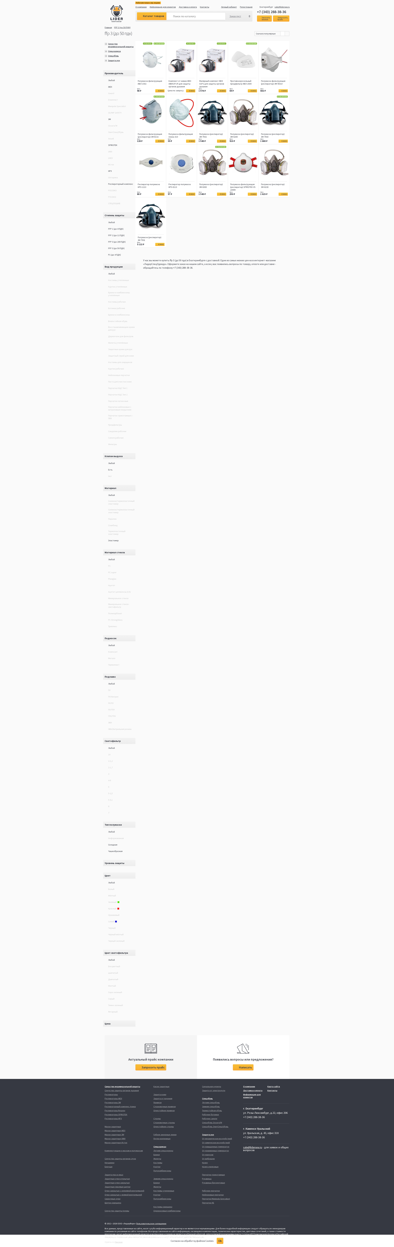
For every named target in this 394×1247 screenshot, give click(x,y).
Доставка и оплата (188, 7)
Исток (111, 164)
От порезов (207, 1154)
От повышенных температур (215, 1146)
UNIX (110, 151)
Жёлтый (112, 895)
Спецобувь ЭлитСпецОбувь (215, 1126)
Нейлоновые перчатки (119, 375)
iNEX (110, 86)
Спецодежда (114, 51)
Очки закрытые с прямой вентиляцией (123, 1194)
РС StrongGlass (115, 619)
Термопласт (113, 664)
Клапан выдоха (114, 456)
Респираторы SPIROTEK (116, 1114)
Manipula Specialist (117, 106)
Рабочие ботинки (210, 1114)
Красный (112, 908)
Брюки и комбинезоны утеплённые (119, 294)
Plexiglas (112, 578)
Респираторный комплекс (120, 184)
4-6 (109, 780)
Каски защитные (161, 1086)
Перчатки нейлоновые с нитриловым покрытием (119, 408)
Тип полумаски (113, 824)
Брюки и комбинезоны (119, 314)
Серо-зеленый (115, 992)
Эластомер (113, 540)
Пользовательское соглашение (151, 1223)
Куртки (156, 1166)
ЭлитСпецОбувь (116, 132)
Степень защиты (114, 215)
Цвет (108, 875)
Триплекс (112, 626)
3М (109, 119)
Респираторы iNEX (113, 1098)
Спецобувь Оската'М (212, 1122)
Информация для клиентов (163, 7)
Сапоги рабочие (116, 437)
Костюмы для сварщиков (120, 362)
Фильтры (112, 444)
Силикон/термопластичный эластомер (121, 502)
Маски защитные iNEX (115, 1130)
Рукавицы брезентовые (213, 1182)
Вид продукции (114, 266)
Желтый (112, 985)
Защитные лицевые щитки (117, 1186)
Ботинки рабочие (116, 308)
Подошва (110, 676)
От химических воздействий (216, 1142)
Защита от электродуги (213, 1090)
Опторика (113, 177)
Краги (205, 1162)
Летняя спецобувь (211, 1102)
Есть (110, 469)
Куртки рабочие (116, 368)
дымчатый (113, 972)
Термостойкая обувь (212, 1110)
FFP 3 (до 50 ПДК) (122, 27)
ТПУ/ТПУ (112, 716)
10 (109, 754)
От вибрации (208, 1158)
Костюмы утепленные (118, 280)
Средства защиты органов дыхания (122, 1090)
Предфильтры (115, 424)
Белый (111, 889)
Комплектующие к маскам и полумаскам (124, 1150)
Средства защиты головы (117, 1210)
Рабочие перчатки (211, 1190)
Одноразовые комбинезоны (167, 1210)
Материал (110, 488)
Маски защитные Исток (116, 1142)
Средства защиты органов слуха (120, 1158)
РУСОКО (112, 197)
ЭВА (110, 722)
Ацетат (111, 585)
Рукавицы (206, 1178)
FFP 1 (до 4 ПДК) (115, 228)
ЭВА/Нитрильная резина (119, 729)
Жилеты (157, 1158)
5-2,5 (110, 793)
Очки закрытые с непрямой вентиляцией (124, 1190)
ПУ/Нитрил (113, 696)
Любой (111, 80)
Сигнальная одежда (211, 1086)
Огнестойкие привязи (164, 1110)
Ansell (111, 138)
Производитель (114, 73)
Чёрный (112, 928)
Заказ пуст (235, 16)
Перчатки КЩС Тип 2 (117, 394)
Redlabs (119, 1241)
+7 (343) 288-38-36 (271, 12)
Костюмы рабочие (117, 301)
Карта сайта (273, 1086)
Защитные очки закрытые (117, 1182)
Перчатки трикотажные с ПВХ (120, 417)
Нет (110, 476)
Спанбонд (113, 525)
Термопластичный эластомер (116, 532)
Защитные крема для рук (120, 349)
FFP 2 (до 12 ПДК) (116, 235)
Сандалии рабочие (117, 431)
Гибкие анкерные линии (165, 1134)
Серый (111, 998)
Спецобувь (113, 55)
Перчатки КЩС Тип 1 (117, 388)
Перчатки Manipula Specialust (216, 1198)
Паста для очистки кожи (120, 381)
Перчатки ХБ (208, 1202)
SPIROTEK (112, 145)
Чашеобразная (115, 851)
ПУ (109, 690)
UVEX (110, 158)
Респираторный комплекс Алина (120, 1106)
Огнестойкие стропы (163, 1126)
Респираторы (111, 1094)
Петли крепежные (162, 1138)
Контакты (204, 7)
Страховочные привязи (164, 1106)
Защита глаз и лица (114, 1174)
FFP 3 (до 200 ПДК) (117, 241)
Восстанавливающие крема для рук (121, 328)
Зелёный (112, 902)
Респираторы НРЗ (113, 1118)
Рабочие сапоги (209, 1118)
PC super (112, 572)
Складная (112, 844)
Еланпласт (113, 99)
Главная (108, 27)
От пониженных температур (215, 1150)
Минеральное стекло (118, 598)
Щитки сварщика (113, 1202)
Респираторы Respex (115, 1110)
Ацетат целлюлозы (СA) (119, 591)
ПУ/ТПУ (111, 709)
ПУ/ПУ (111, 703)
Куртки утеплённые (117, 286)
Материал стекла (115, 552)
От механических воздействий (217, 1138)
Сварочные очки (112, 1198)
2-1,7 (110, 767)
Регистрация (246, 7)
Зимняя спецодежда (163, 1178)
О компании (141, 7)
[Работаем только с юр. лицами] (122, 14)
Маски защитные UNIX (115, 1138)
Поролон (112, 518)
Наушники (109, 1162)
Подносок (111, 638)
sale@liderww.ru (282, 7)
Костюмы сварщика (162, 1206)
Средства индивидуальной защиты (121, 45)
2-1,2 (110, 761)
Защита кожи (159, 1094)
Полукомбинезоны (162, 1170)
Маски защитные (113, 1126)
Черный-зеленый (116, 941)
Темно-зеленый (115, 1005)
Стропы (157, 1118)
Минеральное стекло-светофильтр (118, 605)
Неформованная (116, 838)
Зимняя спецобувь (211, 1106)
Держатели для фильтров (120, 336)
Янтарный (113, 1011)
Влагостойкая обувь (117, 321)
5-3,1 (110, 799)
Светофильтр (113, 740)
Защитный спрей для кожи (121, 355)
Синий (111, 921)
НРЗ (110, 171)
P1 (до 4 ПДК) (114, 254)
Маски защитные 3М (114, 1134)
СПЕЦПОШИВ (114, 203)
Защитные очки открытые (117, 1178)
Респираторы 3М (113, 1102)
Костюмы (157, 1162)
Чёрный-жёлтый (116, 934)
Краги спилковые (210, 1166)
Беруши (108, 1166)
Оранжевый (113, 915)
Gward (111, 93)
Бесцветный (114, 966)
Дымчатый (113, 979)
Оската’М (112, 125)
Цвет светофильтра (116, 952)
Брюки (156, 1154)
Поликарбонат (115, 613)
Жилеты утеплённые (118, 342)
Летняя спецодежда (163, 1150)
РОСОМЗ (112, 190)
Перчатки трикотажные (213, 1174)
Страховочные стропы (164, 1122)
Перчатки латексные (118, 401)
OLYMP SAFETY (115, 112)
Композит (113, 651)
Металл (111, 658)
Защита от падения (162, 1098)
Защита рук (114, 60)
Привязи (157, 1102)
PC (109, 566)
